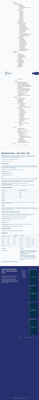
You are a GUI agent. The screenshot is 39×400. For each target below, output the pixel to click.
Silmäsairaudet (22, 110)
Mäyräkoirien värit (21, 100)
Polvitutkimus (22, 117)
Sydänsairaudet (22, 111)
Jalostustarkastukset (21, 140)
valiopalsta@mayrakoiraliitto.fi (24, 253)
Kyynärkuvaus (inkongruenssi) (25, 118)
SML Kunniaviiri (22, 25)
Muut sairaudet (22, 113)
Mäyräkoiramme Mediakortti (18, 230)
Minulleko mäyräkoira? (36, 73)
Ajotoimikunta (22, 38)
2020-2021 (21, 17)
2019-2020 (21, 18)
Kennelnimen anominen (22, 141)
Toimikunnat (20, 37)
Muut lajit (19, 96)
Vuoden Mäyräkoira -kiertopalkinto (25, 34)
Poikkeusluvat (20, 134)
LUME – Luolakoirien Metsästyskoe (24, 88)
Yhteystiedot (20, 21)
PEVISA (19, 130)
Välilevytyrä (21, 109)
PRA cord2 (21, 125)
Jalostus (15, 127)
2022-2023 (21, 15)
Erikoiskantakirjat (21, 61)
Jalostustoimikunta (23, 40)
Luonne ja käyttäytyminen (22, 103)
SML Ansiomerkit (22, 24)
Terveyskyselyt (20, 102)
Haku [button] (14, 143)
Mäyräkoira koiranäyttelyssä (22, 83)
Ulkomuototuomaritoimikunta (24, 49)
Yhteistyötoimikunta (23, 50)
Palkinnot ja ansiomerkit (22, 23)
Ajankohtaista (16, 51)
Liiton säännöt (20, 4)
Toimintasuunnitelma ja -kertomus (25, 7)
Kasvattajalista (20, 63)
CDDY (21, 124)
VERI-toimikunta (22, 47)
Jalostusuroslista (21, 62)
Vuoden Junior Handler (23, 33)
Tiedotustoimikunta (23, 48)
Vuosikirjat (20, 59)
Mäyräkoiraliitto (16, 3)
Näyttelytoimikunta (23, 45)
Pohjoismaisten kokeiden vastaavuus (24, 95)
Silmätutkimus (22, 116)
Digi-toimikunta (22, 39)
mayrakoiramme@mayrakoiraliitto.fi (7, 184)
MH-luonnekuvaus (23, 105)
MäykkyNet (20, 66)
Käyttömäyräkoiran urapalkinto (25, 29)
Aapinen (19, 53)
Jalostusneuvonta (21, 54)
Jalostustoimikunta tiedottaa (22, 129)
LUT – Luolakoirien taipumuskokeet (24, 89)
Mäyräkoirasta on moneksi (22, 82)
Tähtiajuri (21, 32)
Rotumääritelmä (20, 99)
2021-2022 (21, 16)
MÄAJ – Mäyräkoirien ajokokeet (23, 84)
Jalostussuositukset (23, 133)
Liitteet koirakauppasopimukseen (23, 142)
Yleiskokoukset (22, 6)
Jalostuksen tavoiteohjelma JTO (23, 131)
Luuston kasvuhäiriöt (23, 112)
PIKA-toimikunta (22, 46)
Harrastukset (16, 81)
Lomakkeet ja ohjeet (21, 22)
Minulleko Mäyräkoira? (22, 98)
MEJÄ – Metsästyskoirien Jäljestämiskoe (25, 85)
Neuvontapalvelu (21, 60)
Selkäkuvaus (22, 115)
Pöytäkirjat (21, 8)
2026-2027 (21, 10)
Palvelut (15, 52)
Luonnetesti (22, 104)
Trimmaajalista (20, 65)
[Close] (12, 146)
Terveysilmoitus (20, 101)
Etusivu (15, 2)
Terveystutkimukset (21, 114)
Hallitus (19, 9)
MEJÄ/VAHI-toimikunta (23, 44)
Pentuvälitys (20, 64)
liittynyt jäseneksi (13, 167)
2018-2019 (21, 19)
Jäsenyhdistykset (21, 20)
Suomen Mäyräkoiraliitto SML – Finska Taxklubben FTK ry (9, 271)
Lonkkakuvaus (22, 119)
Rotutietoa (15, 97)
